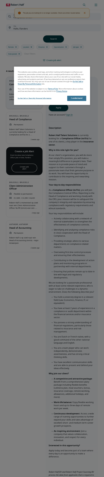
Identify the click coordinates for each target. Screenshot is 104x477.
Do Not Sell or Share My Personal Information (34, 98)
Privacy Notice (61, 91)
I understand (76, 98)
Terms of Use (53, 89)
